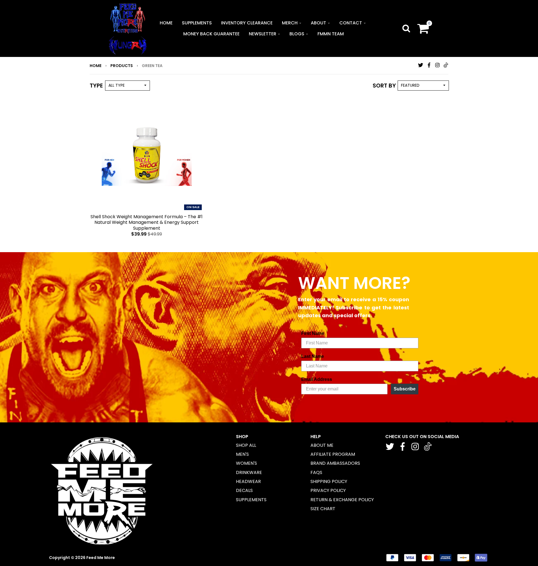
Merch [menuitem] (290, 23)
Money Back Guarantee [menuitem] (211, 34)
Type (96, 85)
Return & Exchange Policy (342, 499)
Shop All (246, 445)
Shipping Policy (328, 481)
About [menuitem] (318, 23)
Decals (244, 490)
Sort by (384, 85)
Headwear (248, 481)
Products (121, 65)
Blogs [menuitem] (296, 34)
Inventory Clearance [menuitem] (247, 23)
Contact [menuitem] (350, 23)
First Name (312, 333)
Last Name (312, 356)
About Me (321, 445)
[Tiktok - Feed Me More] (445, 65)
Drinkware (249, 472)
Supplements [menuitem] (197, 23)
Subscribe (405, 388)
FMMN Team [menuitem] (330, 34)
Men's (242, 454)
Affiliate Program (332, 454)
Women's (246, 463)
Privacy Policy (328, 490)
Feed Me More (100, 557)
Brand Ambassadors (335, 463)
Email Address (316, 379)
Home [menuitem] (166, 23)
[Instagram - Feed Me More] (437, 65)
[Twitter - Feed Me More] (420, 65)
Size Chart (322, 508)
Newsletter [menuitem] (262, 34)
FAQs (316, 472)
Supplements (251, 499)
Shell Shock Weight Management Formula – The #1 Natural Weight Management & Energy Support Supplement (147, 222)
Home (95, 65)
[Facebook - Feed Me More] (429, 65)
